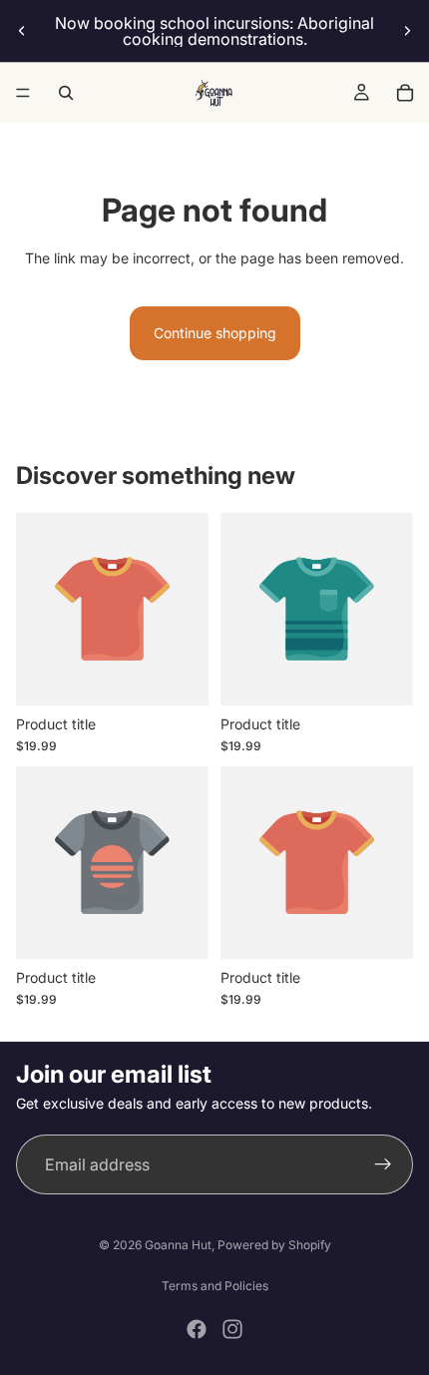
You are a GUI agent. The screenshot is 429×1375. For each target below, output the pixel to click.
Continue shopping (215, 332)
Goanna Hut (178, 1244)
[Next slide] (407, 31)
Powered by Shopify (274, 1244)
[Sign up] (383, 1164)
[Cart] (405, 93)
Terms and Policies (215, 1285)
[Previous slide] (22, 31)
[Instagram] (232, 1329)
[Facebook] (197, 1329)
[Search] (66, 93)
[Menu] (23, 93)
